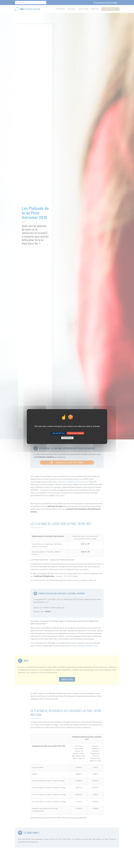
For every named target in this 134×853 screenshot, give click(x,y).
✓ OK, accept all (58, 433)
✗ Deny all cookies (75, 433)
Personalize (67, 438)
